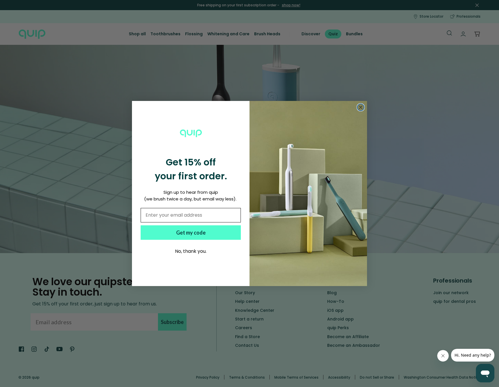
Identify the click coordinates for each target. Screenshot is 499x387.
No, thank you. (190, 251)
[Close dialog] (360, 107)
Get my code (191, 232)
